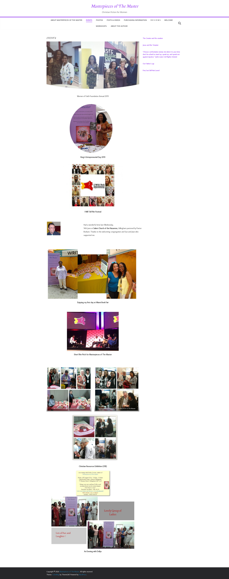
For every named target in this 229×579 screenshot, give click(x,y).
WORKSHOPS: (101, 26)
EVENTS (89, 20)
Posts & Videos (113, 20)
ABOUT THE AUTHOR (119, 26)
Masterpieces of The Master (114, 6)
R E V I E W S (156, 20)
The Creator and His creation (153, 38)
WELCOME (168, 20)
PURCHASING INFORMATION (135, 20)
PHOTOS (99, 20)
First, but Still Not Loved (151, 70)
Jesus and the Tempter (150, 45)
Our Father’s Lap (148, 64)
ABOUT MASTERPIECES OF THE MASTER (66, 20)
